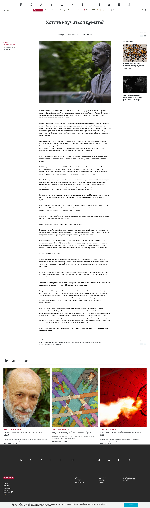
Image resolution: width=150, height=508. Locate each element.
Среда (80, 10)
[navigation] (71, 10)
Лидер (47, 10)
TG (141, 35)
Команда (63, 10)
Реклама (78, 479)
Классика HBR (90, 10)
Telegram (102, 479)
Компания (55, 10)
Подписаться (38, 10)
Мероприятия (79, 482)
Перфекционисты (103, 10)
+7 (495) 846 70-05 (129, 479)
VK (145, 35)
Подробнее (47, 505)
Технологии (72, 10)
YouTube (101, 482)
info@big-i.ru (127, 481)
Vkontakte (102, 481)
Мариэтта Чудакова (9, 48)
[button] (114, 10)
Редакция (78, 481)
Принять (131, 505)
